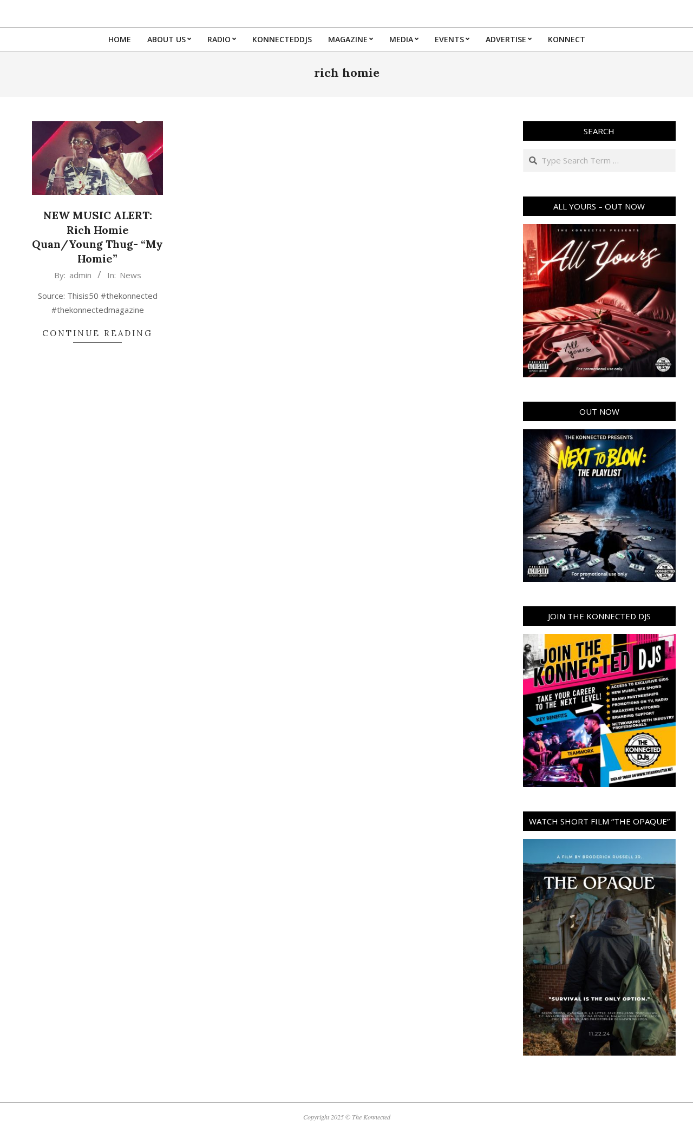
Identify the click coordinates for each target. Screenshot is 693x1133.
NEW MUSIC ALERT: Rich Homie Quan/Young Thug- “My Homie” (97, 236)
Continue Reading (97, 333)
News (130, 275)
